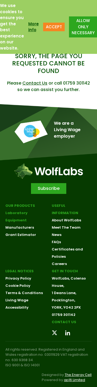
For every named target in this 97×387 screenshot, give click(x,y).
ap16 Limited (74, 379)
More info (33, 27)
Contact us (64, 322)
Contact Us (34, 83)
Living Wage (16, 300)
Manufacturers (19, 227)
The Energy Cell (78, 374)
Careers (59, 263)
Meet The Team (66, 227)
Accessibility (17, 307)
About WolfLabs (66, 220)
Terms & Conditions (24, 292)
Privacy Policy (18, 278)
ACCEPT (54, 27)
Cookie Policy (17, 285)
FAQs (56, 242)
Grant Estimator (20, 234)
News (56, 234)
